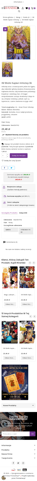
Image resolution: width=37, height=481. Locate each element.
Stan (5, 222)
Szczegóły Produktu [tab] (10, 213)
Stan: (3, 122)
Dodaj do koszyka (18, 156)
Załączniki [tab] (23, 213)
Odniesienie (8, 220)
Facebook (13, 463)
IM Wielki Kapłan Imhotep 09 (13, 348)
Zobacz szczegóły (11, 304)
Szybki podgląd (14, 269)
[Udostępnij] (5, 168)
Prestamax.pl (20, 478)
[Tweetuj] (12, 168)
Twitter (18, 463)
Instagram (23, 463)
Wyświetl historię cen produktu (15, 135)
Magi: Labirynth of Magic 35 (14, 295)
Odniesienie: (6, 125)
